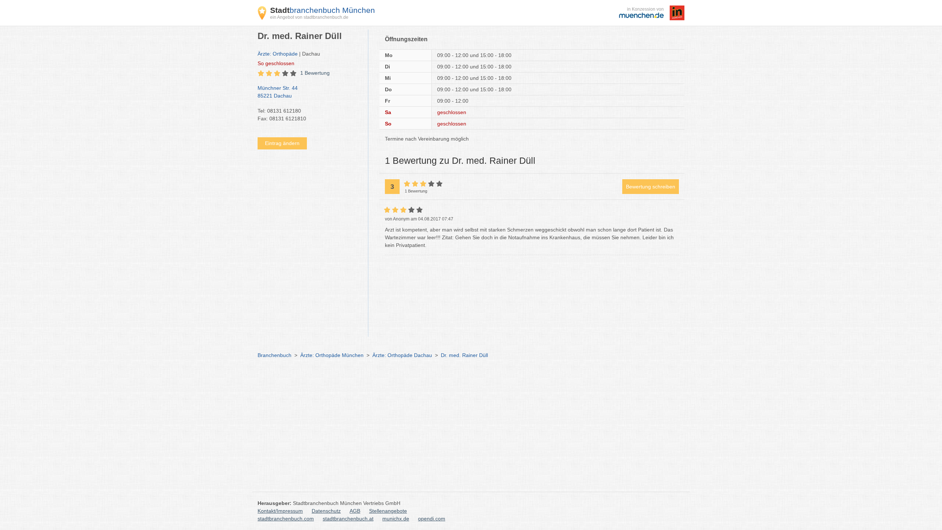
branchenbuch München (322, 10)
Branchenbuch (274, 355)
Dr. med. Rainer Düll (464, 355)
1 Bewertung (315, 73)
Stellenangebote (388, 511)
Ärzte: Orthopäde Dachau (402, 355)
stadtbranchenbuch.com (286, 519)
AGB (355, 511)
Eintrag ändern (282, 143)
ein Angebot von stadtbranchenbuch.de (309, 17)
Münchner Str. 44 (278, 92)
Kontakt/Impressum (280, 511)
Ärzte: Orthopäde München (332, 355)
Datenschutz (326, 511)
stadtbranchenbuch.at (348, 519)
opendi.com (431, 519)
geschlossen (276, 63)
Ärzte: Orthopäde (278, 54)
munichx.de (395, 519)
